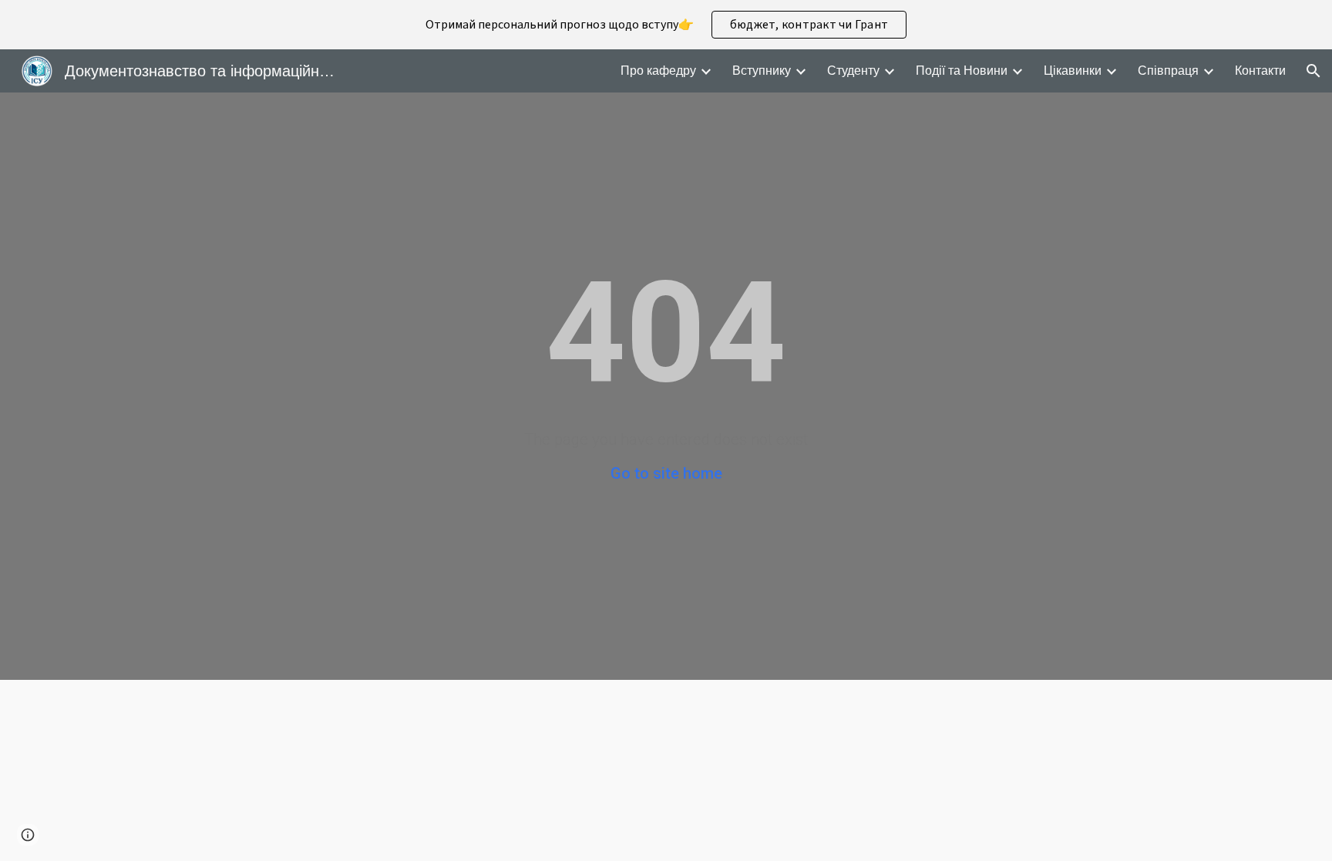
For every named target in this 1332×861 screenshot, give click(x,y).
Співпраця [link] (1168, 70)
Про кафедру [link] (658, 70)
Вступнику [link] (761, 70)
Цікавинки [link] (1073, 70)
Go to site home (666, 473)
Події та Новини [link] (961, 70)
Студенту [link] (853, 70)
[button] (1313, 70)
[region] (666, 24)
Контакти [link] (1260, 70)
